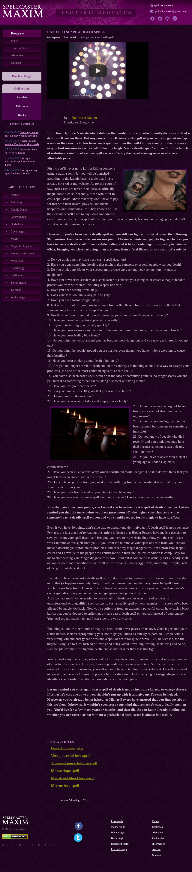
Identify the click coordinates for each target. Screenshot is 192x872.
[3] (54, 800)
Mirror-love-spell (65, 785)
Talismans (22, 106)
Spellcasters (18, 275)
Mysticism (17, 260)
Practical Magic (22, 76)
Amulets (22, 97)
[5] (59, 800)
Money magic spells (22, 253)
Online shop (158, 838)
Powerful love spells (67, 748)
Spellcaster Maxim (84, 118)
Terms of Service (21, 48)
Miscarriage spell (65, 770)
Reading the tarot (120, 843)
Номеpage (17, 33)
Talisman (16, 289)
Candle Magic (19, 209)
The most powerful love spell (74, 763)
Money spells (118, 827)
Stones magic (18, 282)
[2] (51, 800)
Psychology (18, 268)
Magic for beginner (22, 246)
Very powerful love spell (70, 755)
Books (22, 115)
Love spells (117, 821)
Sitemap (156, 855)
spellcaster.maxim (163, 5)
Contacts (16, 62)
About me (17, 55)
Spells (14, 40)
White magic (18, 297)
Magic (14, 238)
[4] (57, 800)
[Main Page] (23, 11)
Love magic (18, 231)
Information (158, 843)
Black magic (117, 838)
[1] (48, 800)
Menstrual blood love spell (72, 778)
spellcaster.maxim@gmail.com (170, 11)
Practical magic (119, 849)
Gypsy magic (18, 216)
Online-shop (22, 88)
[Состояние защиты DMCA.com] (15, 838)
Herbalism (17, 224)
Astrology (16, 202)
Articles (156, 849)
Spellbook (157, 827)
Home (155, 821)
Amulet (15, 195)
